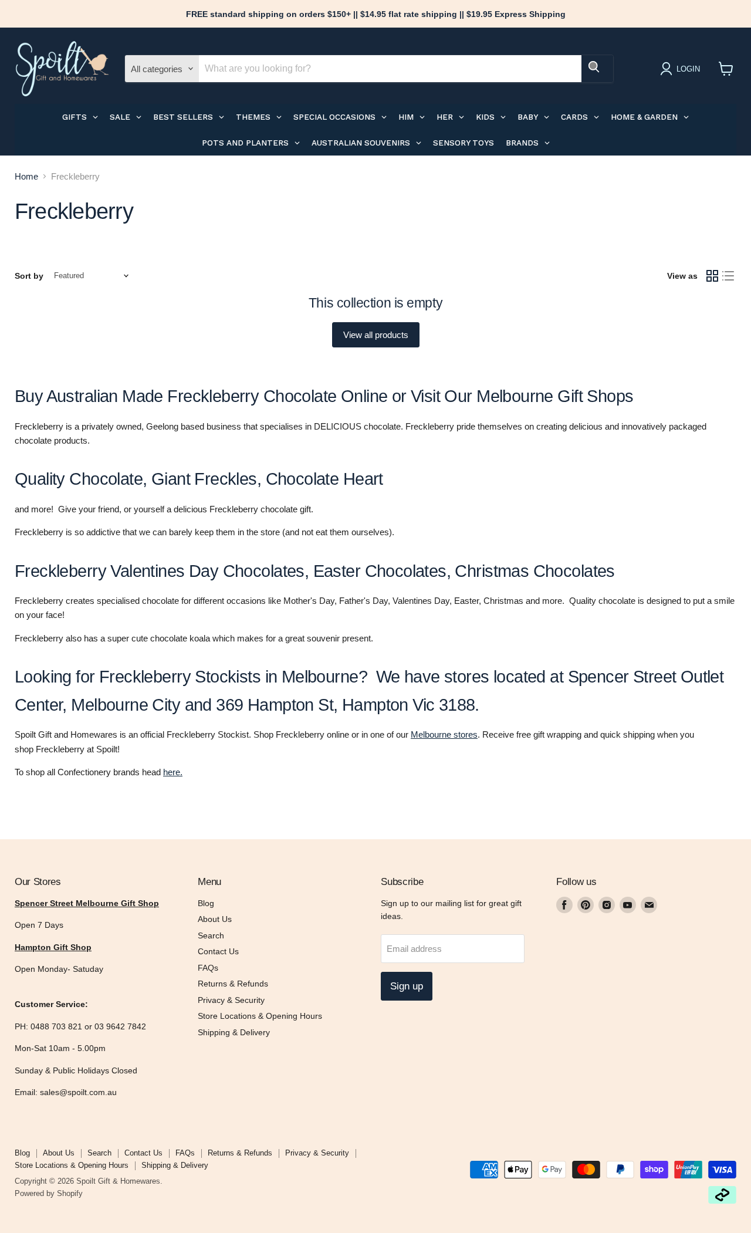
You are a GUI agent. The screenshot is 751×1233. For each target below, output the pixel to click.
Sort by (29, 276)
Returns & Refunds (233, 983)
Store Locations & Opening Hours (260, 1016)
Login (688, 69)
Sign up (406, 986)
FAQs (208, 967)
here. (172, 772)
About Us (215, 919)
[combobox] (390, 68)
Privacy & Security (231, 1000)
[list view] (728, 276)
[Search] (597, 68)
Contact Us (218, 951)
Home (26, 176)
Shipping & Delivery (234, 1032)
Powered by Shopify (49, 1193)
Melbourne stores (444, 734)
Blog (206, 903)
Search (211, 935)
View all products (375, 335)
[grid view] (712, 276)
